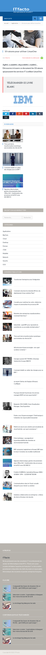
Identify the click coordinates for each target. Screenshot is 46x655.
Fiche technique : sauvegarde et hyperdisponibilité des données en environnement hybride (24, 440)
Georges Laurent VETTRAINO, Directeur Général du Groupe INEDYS (26, 360)
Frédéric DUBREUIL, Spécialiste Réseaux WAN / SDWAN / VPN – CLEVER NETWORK (28, 473)
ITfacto (7, 58)
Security (5, 261)
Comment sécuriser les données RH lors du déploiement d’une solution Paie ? (27, 292)
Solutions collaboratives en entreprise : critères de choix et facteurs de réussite (28, 496)
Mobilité (5, 253)
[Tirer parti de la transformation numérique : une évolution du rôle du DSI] (13, 135)
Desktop (5, 242)
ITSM (4, 250)
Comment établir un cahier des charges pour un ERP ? (28, 371)
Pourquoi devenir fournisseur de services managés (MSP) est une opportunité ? (26, 394)
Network (5, 257)
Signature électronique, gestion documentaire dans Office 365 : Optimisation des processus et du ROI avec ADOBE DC (13, 193)
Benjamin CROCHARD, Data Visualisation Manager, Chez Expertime (27, 405)
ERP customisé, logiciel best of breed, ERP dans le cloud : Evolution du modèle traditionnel (28, 451)
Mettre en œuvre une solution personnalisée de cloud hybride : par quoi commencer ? (28, 428)
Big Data (5, 235)
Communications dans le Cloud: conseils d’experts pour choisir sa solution (26, 485)
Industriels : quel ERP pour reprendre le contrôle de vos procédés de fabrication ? (27, 326)
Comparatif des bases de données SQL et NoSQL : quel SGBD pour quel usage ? (26, 587)
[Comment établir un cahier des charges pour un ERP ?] (13, 159)
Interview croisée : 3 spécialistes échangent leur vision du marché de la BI (27, 595)
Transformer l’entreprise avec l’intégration (27, 279)
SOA (4, 264)
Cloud (5, 239)
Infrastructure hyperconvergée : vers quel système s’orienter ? (26, 349)
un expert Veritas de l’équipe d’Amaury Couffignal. (26, 383)
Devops (5, 246)
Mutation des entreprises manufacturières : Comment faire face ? (27, 315)
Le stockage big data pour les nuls (24, 603)
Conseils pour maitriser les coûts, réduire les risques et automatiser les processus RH (27, 303)
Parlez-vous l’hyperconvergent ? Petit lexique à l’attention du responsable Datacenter (28, 417)
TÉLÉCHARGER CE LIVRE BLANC (31, 58)
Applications (7, 231)
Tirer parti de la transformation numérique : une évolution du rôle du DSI (13, 146)
